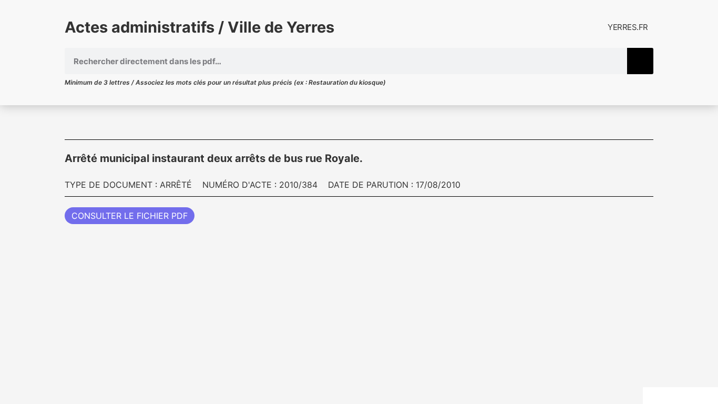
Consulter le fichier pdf (129, 215)
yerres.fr (628, 27)
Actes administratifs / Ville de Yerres (199, 27)
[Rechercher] (640, 61)
